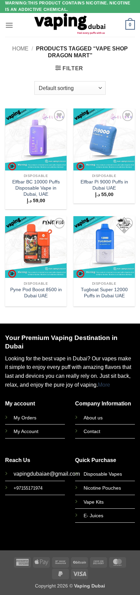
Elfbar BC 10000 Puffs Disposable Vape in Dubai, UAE (36, 187)
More (104, 385)
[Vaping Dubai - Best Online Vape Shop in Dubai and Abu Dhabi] (70, 25)
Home (20, 48)
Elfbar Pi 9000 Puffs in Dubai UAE (104, 185)
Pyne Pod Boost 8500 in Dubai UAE (36, 292)
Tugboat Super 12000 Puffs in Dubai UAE (104, 292)
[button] (9, 25)
